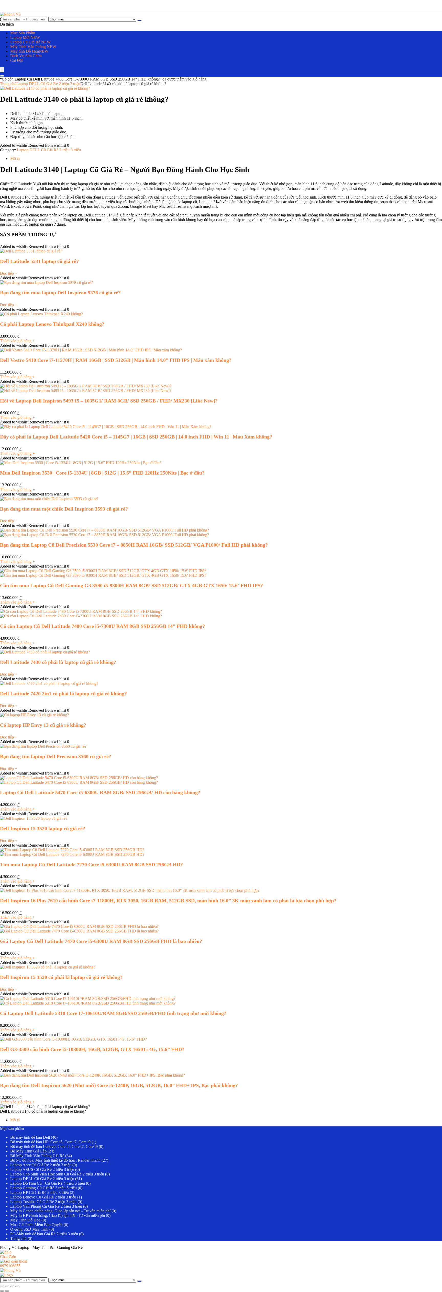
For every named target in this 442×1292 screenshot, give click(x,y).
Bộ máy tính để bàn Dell (30, 1137)
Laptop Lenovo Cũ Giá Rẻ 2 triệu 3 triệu (43, 1197)
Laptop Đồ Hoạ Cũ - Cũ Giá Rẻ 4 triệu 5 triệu (47, 1183)
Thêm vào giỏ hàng (17, 341)
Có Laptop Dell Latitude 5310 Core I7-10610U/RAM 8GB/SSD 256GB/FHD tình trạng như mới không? (113, 1013)
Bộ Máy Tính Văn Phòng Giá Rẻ (37, 1155)
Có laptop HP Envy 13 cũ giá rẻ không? (43, 725)
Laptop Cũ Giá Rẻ (30, 42)
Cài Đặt (16, 60)
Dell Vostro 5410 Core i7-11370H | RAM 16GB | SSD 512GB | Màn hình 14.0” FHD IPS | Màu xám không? (115, 360)
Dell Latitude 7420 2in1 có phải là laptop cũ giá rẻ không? (63, 693)
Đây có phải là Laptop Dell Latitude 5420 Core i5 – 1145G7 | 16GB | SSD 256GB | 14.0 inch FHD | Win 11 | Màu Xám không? (136, 437)
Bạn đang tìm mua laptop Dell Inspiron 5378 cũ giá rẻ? (60, 292)
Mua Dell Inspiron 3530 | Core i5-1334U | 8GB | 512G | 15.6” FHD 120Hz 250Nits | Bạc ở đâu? (102, 473)
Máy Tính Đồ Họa (25, 1220)
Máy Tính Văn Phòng (33, 46)
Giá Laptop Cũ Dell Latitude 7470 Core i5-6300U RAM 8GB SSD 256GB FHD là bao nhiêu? (101, 941)
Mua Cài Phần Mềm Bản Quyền (36, 1224)
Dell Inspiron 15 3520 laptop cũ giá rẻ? (42, 828)
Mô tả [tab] (15, 158)
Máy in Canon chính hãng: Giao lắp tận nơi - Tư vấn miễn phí (60, 1211)
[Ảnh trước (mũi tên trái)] (2, 1291)
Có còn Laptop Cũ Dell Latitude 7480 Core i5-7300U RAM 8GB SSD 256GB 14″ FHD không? (102, 626)
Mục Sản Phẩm (22, 33)
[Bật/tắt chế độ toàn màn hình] (7, 1286)
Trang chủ (8, 84)
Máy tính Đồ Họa (29, 51)
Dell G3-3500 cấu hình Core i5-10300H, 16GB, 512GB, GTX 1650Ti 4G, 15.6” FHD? (92, 1049)
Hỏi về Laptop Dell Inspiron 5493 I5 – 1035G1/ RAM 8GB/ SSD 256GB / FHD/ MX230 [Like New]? (109, 400)
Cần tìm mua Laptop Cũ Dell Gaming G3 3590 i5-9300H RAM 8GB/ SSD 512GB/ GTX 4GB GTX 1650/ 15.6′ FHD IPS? (131, 585)
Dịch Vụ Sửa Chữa (26, 56)
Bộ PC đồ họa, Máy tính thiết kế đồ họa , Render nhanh (55, 1160)
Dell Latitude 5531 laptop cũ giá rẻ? (39, 261)
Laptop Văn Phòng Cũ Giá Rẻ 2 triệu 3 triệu (46, 1206)
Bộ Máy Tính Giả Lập (28, 1151)
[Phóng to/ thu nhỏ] (2, 1286)
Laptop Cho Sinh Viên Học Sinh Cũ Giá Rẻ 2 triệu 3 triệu (57, 1174)
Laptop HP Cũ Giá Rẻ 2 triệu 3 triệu (39, 1192)
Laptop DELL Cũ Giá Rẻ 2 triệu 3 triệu (48, 84)
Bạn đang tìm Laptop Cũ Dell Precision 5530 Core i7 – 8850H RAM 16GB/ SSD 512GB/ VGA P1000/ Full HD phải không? (134, 545)
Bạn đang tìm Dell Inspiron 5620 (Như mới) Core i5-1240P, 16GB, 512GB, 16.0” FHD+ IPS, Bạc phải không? (119, 1085)
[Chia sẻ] (12, 1286)
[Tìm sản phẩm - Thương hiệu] (139, 20)
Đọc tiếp (8, 273)
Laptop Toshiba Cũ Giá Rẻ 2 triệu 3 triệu (43, 1201)
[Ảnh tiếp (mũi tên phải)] (7, 1291)
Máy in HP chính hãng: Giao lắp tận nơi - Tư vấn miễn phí (57, 1215)
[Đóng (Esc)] (17, 1286)
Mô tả (15, 1120)
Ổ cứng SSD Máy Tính (29, 1229)
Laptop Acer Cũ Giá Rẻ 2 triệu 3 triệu (40, 1165)
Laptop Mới (25, 37)
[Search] (2, 76)
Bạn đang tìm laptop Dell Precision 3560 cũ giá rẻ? (55, 756)
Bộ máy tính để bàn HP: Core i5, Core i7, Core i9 (50, 1142)
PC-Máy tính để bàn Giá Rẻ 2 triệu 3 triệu (44, 1234)
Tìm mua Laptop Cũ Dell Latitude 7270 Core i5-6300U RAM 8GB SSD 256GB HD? (91, 864)
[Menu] (2, 69)
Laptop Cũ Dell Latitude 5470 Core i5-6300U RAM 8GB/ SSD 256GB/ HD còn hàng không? (100, 792)
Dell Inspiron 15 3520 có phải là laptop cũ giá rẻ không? (61, 977)
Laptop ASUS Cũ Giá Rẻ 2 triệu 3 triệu (42, 1169)
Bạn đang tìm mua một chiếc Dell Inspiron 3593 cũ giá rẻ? (64, 509)
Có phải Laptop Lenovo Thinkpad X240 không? (52, 324)
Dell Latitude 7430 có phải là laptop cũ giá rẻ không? (58, 662)
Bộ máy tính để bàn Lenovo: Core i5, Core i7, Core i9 (54, 1146)
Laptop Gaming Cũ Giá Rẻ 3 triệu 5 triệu (43, 1188)
